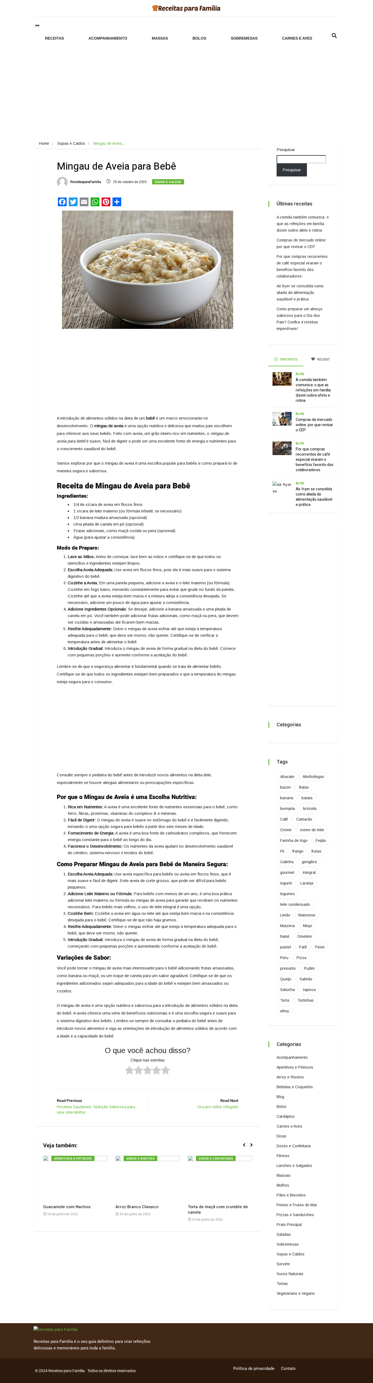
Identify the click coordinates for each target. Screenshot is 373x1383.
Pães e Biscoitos (291, 1195)
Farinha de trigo (293, 840)
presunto (288, 968)
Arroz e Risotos (140, 1158)
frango (297, 851)
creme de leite (312, 830)
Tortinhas (305, 1000)
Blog (300, 373)
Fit (282, 851)
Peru (284, 958)
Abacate (287, 776)
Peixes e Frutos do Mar (297, 1205)
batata (306, 798)
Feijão (321, 840)
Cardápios (286, 1116)
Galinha (287, 862)
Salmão (306, 979)
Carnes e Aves (297, 38)
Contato (288, 1368)
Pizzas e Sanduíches (295, 1215)
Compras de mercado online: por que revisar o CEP (314, 425)
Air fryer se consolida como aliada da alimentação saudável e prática (300, 292)
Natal (284, 936)
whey (284, 1011)
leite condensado (295, 904)
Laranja (306, 883)
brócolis (310, 808)
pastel (285, 947)
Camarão (304, 819)
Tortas (282, 1283)
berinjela (287, 808)
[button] (246, 1148)
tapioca (309, 989)
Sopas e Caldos (71, 143)
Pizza (301, 958)
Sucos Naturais (290, 1274)
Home (44, 143)
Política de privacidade (253, 1368)
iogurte (286, 883)
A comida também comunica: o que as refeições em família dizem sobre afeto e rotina (303, 223)
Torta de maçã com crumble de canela (218, 1209)
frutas (316, 851)
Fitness (283, 1156)
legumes (287, 894)
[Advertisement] (186, 89)
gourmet (287, 872)
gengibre (309, 862)
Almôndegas (313, 776)
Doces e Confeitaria (216, 1158)
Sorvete (283, 1264)
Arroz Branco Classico (137, 1207)
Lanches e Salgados (294, 1165)
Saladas (284, 1234)
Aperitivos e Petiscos (73, 1158)
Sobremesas (244, 38)
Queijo (285, 979)
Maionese (306, 915)
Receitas (54, 38)
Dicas (281, 1136)
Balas (304, 787)
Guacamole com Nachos (66, 1207)
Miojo (307, 926)
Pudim (309, 968)
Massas (160, 38)
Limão (285, 915)
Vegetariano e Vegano (296, 1293)
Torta (284, 1000)
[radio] (129, 1071)
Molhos (283, 1185)
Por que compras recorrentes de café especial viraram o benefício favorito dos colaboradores (314, 459)
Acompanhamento (107, 38)
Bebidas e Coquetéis (295, 1087)
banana (286, 798)
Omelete (304, 936)
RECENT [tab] (323, 359)
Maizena (287, 926)
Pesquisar (286, 149)
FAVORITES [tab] (288, 359)
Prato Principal (289, 1224)
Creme (286, 830)
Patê (303, 947)
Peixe (320, 947)
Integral (309, 872)
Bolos (199, 38)
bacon (285, 787)
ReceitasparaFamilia (85, 182)
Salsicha (287, 989)
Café (284, 819)
